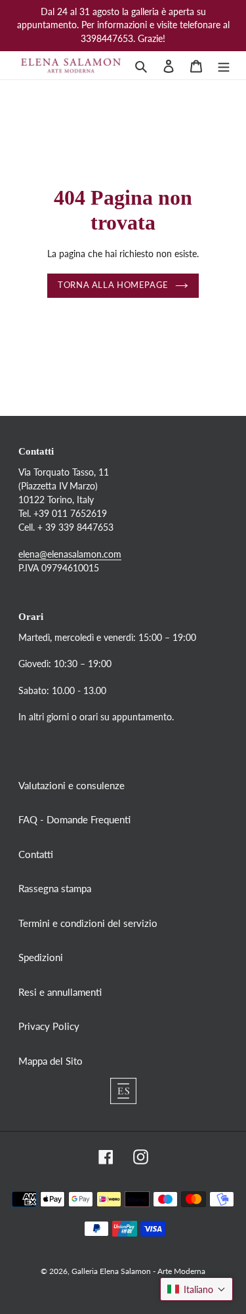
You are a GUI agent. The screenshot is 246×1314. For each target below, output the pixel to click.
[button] (196, 1289)
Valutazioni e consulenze (71, 785)
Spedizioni (40, 957)
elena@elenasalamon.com (69, 554)
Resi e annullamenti (60, 992)
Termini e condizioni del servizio (87, 923)
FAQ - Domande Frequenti (74, 819)
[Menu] (223, 65)
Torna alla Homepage (113, 285)
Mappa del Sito (50, 1061)
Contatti (35, 854)
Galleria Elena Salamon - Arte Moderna (138, 1271)
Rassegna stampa (54, 888)
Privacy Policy (48, 1026)
